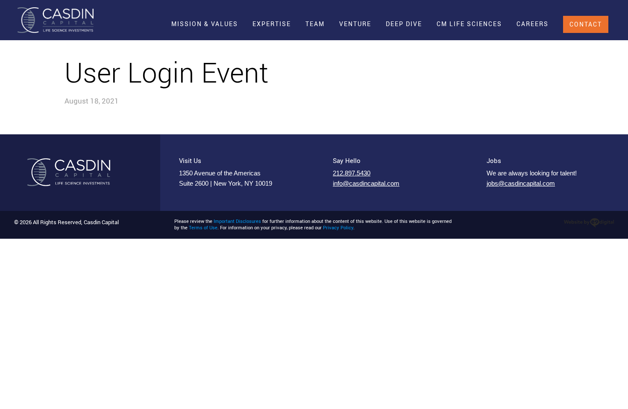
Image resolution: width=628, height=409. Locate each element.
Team (315, 24)
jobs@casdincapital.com (521, 183)
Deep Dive (404, 24)
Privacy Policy (338, 228)
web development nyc (589, 223)
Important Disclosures (237, 221)
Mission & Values (204, 24)
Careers (532, 24)
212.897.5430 (351, 173)
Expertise (271, 24)
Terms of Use (203, 228)
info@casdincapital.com (366, 183)
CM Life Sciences (469, 24)
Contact (585, 24)
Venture (355, 24)
